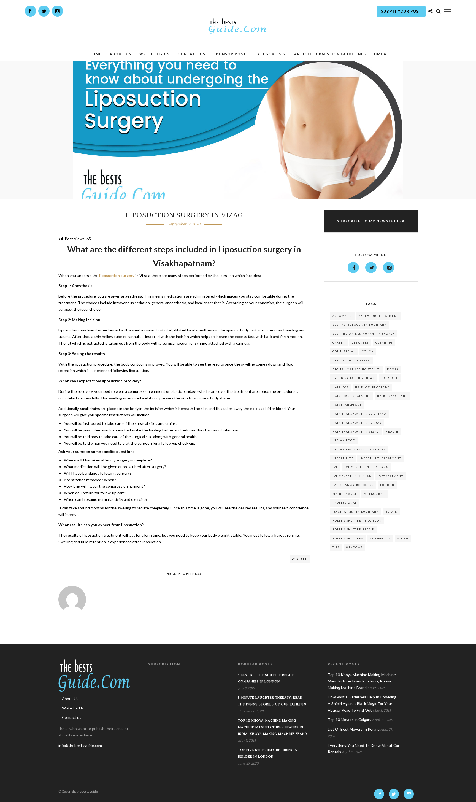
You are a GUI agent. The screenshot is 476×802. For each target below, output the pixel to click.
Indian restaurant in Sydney (359, 449)
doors (392, 369)
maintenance (344, 493)
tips (335, 547)
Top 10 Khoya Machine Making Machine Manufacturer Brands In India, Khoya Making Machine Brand (272, 727)
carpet (338, 342)
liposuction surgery (116, 275)
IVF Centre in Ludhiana (366, 467)
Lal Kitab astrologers (353, 485)
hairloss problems (372, 387)
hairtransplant (347, 404)
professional (344, 502)
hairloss (340, 387)
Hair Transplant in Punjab (357, 422)
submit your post (401, 11)
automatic (342, 315)
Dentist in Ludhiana (351, 360)
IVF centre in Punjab (351, 476)
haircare (389, 378)
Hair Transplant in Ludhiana (359, 413)
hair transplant (392, 396)
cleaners (360, 342)
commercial (343, 351)
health (392, 431)
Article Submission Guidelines (330, 54)
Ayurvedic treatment (379, 315)
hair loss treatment (351, 396)
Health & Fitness (184, 573)
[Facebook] (353, 267)
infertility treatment (380, 458)
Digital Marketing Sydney (356, 369)
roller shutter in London (357, 520)
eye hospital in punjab (353, 378)
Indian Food (343, 440)
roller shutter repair (353, 529)
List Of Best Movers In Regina (354, 729)
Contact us (191, 54)
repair (391, 511)
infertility (342, 458)
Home (95, 54)
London (387, 485)
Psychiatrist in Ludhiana (355, 511)
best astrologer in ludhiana (359, 324)
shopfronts (380, 538)
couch (368, 351)
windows (354, 547)
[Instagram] (57, 11)
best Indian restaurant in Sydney (363, 333)
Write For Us (154, 54)
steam (403, 538)
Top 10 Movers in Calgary (349, 719)
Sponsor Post (229, 54)
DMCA (380, 54)
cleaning (384, 342)
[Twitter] (371, 267)
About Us (120, 54)
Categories (267, 54)
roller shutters (347, 538)
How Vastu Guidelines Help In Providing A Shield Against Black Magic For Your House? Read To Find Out (362, 703)
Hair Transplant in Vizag (355, 431)
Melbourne (374, 493)
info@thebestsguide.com (80, 745)
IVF (335, 467)
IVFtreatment (390, 476)
